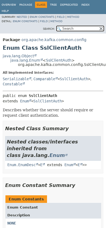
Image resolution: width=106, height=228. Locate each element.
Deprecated (69, 4)
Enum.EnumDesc (21, 165)
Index (85, 4)
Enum (24, 101)
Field (61, 16)
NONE (11, 223)
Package (25, 4)
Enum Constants (42, 16)
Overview (9, 4)
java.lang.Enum (25, 60)
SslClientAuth (58, 60)
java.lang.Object (18, 56)
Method (73, 16)
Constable (12, 84)
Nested (22, 16)
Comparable (44, 79)
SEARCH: (49, 28)
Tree (53, 4)
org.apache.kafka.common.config (53, 40)
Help (5, 10)
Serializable (16, 79)
